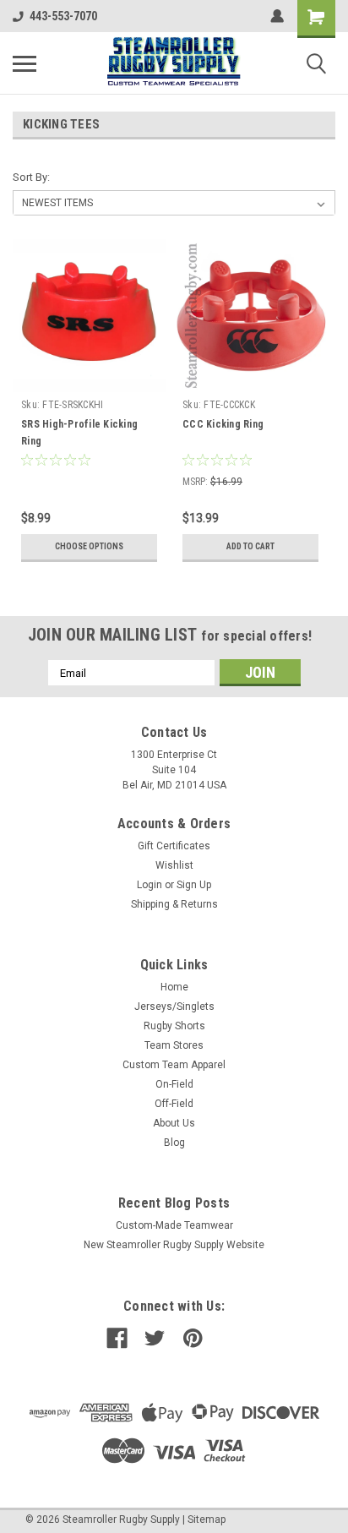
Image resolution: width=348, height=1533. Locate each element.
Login (149, 885)
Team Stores (174, 1045)
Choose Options (89, 546)
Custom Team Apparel (174, 1065)
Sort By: (31, 177)
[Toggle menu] (24, 63)
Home (174, 987)
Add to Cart (250, 546)
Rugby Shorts (174, 1026)
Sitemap (207, 1519)
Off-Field (174, 1104)
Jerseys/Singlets (174, 1006)
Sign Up (194, 885)
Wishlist (174, 865)
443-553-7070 (63, 16)
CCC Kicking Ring (223, 424)
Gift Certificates (174, 846)
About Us (174, 1123)
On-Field (174, 1084)
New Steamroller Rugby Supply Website (174, 1245)
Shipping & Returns (174, 904)
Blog (174, 1142)
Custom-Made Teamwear (174, 1225)
